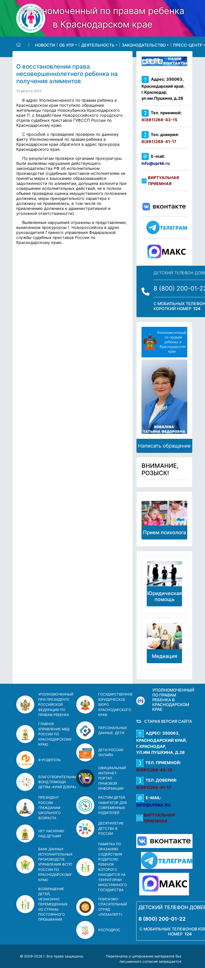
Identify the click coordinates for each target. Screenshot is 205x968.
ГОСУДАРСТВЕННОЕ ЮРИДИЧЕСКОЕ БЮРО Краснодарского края (115, 704)
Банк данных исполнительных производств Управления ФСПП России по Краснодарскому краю (55, 864)
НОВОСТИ (45, 45)
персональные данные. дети (112, 730)
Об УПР (66, 45)
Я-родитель (49, 760)
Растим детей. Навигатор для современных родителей (112, 805)
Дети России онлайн (110, 752)
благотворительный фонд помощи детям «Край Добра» (58, 782)
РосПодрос (109, 930)
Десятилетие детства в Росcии (111, 828)
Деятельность (97, 45)
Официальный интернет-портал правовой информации (112, 778)
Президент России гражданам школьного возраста (49, 807)
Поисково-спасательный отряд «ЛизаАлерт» (112, 906)
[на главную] (22, 45)
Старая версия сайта (167, 721)
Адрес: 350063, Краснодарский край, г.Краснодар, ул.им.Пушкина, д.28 (163, 89)
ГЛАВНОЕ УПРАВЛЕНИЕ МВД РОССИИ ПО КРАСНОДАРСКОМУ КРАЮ (55, 734)
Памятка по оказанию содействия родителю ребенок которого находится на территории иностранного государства (112, 867)
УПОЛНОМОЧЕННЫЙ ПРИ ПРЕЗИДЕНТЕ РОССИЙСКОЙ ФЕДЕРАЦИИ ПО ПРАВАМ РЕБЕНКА (55, 704)
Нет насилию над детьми (51, 833)
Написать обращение (164, 446)
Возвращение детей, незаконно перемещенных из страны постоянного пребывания (53, 904)
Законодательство (144, 45)
